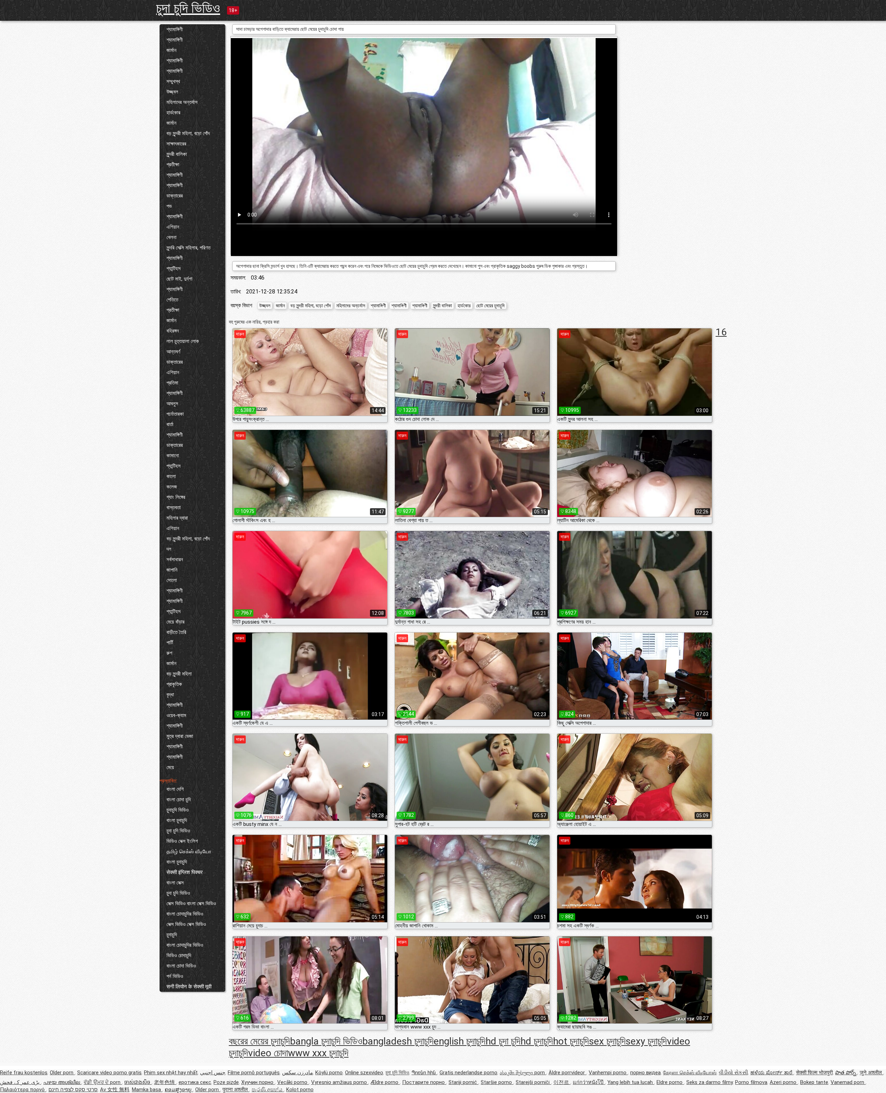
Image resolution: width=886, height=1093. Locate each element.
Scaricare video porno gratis (109, 1072)
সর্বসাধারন (174, 559)
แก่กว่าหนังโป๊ (589, 1082)
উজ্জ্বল (172, 92)
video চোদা (268, 1053)
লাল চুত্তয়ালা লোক (182, 341)
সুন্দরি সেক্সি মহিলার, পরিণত (188, 248)
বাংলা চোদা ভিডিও (181, 966)
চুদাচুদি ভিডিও (177, 810)
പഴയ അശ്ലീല (62, 1082)
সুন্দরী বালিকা (176, 154)
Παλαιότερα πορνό (23, 1089)
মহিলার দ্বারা (177, 518)
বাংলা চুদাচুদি (176, 820)
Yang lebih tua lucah (630, 1082)
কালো (171, 476)
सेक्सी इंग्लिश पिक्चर (184, 872)
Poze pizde (226, 1082)
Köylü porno (329, 1072)
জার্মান (171, 50)
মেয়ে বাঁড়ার (175, 622)
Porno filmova (751, 1082)
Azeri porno (784, 1082)
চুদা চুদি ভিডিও (188, 8)
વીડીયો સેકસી (733, 1072)
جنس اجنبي (212, 1072)
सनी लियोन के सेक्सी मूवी (188, 987)
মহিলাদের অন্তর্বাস (182, 102)
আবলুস (172, 403)
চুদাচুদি (171, 935)
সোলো (171, 580)
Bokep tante (814, 1082)
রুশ (169, 653)
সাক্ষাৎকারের (176, 144)
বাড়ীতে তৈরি (176, 632)
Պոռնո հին (424, 1072)
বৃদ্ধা (170, 694)
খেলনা (171, 237)
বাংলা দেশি (175, 789)
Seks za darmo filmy (709, 1082)
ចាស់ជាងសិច (138, 1082)
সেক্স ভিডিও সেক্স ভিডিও (186, 924)
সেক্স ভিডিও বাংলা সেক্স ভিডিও (191, 903)
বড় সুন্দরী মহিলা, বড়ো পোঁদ (188, 133)
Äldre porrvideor (567, 1072)
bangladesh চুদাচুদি (398, 1041)
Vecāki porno (293, 1082)
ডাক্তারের (174, 196)
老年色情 (165, 1082)
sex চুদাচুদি (607, 1041)
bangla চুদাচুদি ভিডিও (326, 1041)
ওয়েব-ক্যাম (176, 715)
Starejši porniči (533, 1082)
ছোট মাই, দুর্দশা (179, 279)
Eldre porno (670, 1082)
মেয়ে (170, 767)
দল (168, 549)
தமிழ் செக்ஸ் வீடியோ (188, 851)
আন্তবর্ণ (173, 352)
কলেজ (171, 487)
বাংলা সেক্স (175, 883)
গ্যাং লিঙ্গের (175, 497)
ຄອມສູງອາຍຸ (179, 1089)
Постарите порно (424, 1082)
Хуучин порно (258, 1082)
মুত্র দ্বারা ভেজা (179, 736)
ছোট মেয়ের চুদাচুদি (490, 305)
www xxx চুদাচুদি (318, 1053)
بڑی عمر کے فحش (20, 1082)
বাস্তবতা (173, 507)
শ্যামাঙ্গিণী (174, 29)
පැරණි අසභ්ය (268, 1089)
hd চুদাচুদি (537, 1041)
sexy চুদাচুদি (646, 1041)
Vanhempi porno (608, 1072)
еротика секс (195, 1082)
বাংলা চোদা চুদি (178, 799)
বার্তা (169, 424)
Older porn (62, 1072)
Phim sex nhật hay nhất (171, 1072)
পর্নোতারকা (175, 414)
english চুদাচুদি (460, 1041)
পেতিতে (172, 300)
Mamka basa (147, 1089)
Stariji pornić (463, 1082)
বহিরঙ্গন (172, 331)
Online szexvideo (364, 1072)
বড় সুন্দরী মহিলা (179, 674)
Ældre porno (385, 1082)
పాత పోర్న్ (846, 1072)
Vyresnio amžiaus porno (339, 1082)
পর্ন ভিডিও (174, 976)
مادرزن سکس (297, 1072)
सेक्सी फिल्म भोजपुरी (814, 1072)
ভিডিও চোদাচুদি (178, 955)
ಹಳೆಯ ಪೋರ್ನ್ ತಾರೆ (772, 1072)
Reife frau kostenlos (23, 1072)
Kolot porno (300, 1089)
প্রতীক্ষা (172, 164)
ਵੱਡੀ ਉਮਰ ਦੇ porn (103, 1082)
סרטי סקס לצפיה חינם (73, 1089)
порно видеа (645, 1072)
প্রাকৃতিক (174, 684)
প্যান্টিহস (173, 268)
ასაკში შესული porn (523, 1072)
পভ (169, 206)
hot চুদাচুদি (571, 1041)
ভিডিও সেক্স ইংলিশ (182, 841)
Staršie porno (497, 1082)
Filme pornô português (254, 1072)
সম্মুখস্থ (173, 81)
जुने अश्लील (871, 1072)
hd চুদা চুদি (503, 1041)
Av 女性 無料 (114, 1089)
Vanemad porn (848, 1082)
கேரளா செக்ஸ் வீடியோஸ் (689, 1072)
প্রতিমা (172, 383)
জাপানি (172, 570)
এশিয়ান (172, 227)
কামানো (172, 455)
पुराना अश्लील (236, 1089)
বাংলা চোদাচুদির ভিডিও (184, 914)
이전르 (561, 1082)
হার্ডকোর (173, 112)
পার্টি (169, 643)
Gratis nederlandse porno (468, 1072)
